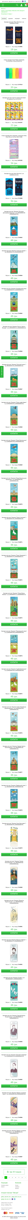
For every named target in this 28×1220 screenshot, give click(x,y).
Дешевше (4, 18)
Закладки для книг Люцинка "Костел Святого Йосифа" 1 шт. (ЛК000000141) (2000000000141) (14, 327)
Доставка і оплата (4, 1185)
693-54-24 (12, 1)
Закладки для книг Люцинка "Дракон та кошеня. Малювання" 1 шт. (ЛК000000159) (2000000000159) (14, 1132)
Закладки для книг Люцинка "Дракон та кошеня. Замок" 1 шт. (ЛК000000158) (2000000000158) (14, 1093)
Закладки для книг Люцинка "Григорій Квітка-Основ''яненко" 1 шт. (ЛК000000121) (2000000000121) (14, 1017)
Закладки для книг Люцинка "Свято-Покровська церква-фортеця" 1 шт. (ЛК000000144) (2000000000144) (14, 708)
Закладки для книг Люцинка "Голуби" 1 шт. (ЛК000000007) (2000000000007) (14, 978)
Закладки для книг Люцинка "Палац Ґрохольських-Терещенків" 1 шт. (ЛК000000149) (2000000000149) (14, 479)
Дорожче (10, 18)
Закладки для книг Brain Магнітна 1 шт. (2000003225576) (14, 174)
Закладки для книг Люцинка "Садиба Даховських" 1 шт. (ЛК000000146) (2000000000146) (14, 669)
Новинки (24, 18)
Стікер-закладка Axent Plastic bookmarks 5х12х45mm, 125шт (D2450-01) (14, 60)
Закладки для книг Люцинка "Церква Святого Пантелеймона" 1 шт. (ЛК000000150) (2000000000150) (14, 747)
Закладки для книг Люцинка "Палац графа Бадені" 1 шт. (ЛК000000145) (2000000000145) (14, 403)
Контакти (17, 1188)
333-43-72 (18, 1)
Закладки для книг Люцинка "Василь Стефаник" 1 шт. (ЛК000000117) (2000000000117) (14, 940)
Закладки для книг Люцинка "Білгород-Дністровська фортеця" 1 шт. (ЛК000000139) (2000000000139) (14, 213)
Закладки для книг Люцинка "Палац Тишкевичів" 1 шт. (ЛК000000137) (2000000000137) (14, 556)
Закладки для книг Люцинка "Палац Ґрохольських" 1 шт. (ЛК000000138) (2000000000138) (14, 440)
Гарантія (2, 1186)
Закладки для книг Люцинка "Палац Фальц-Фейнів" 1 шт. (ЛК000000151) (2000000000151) (14, 593)
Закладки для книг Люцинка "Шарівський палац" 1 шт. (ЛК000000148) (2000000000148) (14, 786)
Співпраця (17, 1186)
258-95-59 (5, 1)
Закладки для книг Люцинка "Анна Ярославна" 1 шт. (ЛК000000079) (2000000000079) (14, 824)
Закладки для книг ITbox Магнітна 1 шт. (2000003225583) (14, 22)
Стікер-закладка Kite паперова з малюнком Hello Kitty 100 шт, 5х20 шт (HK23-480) (14, 136)
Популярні (17, 18)
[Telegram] (25, 1)
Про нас (16, 1185)
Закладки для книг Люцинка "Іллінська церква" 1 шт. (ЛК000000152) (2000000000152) (14, 251)
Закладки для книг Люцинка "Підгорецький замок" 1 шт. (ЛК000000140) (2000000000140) (14, 631)
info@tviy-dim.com (5, 1209)
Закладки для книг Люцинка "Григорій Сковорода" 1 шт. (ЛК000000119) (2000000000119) (14, 1055)
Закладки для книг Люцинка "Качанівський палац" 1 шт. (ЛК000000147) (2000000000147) (14, 289)
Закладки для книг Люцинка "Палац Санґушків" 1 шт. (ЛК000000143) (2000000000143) (14, 518)
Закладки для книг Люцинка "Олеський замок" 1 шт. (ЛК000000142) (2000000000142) (14, 365)
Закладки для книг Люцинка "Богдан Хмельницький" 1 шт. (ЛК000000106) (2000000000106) (14, 863)
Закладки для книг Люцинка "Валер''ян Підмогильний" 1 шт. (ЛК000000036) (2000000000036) (14, 902)
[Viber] (23, 1)
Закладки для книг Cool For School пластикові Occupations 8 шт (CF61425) (14, 98)
